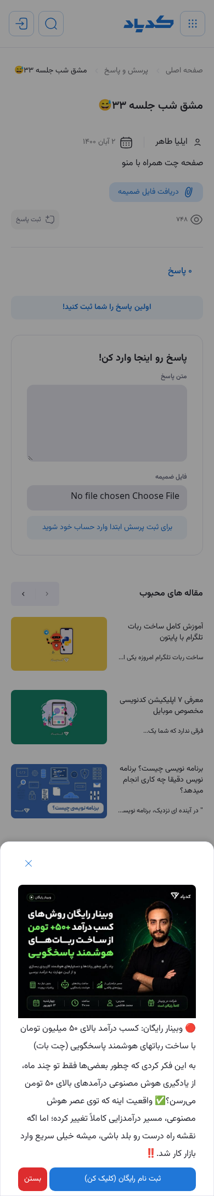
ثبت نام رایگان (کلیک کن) (123, 1179)
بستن (32, 1179)
